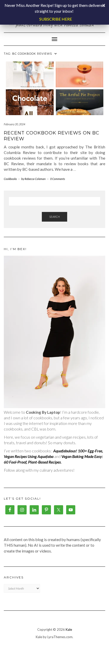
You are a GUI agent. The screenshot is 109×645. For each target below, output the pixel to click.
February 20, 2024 (14, 124)
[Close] (103, 5)
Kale (69, 629)
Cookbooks (10, 178)
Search (54, 216)
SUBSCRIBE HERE (55, 19)
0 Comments (57, 178)
